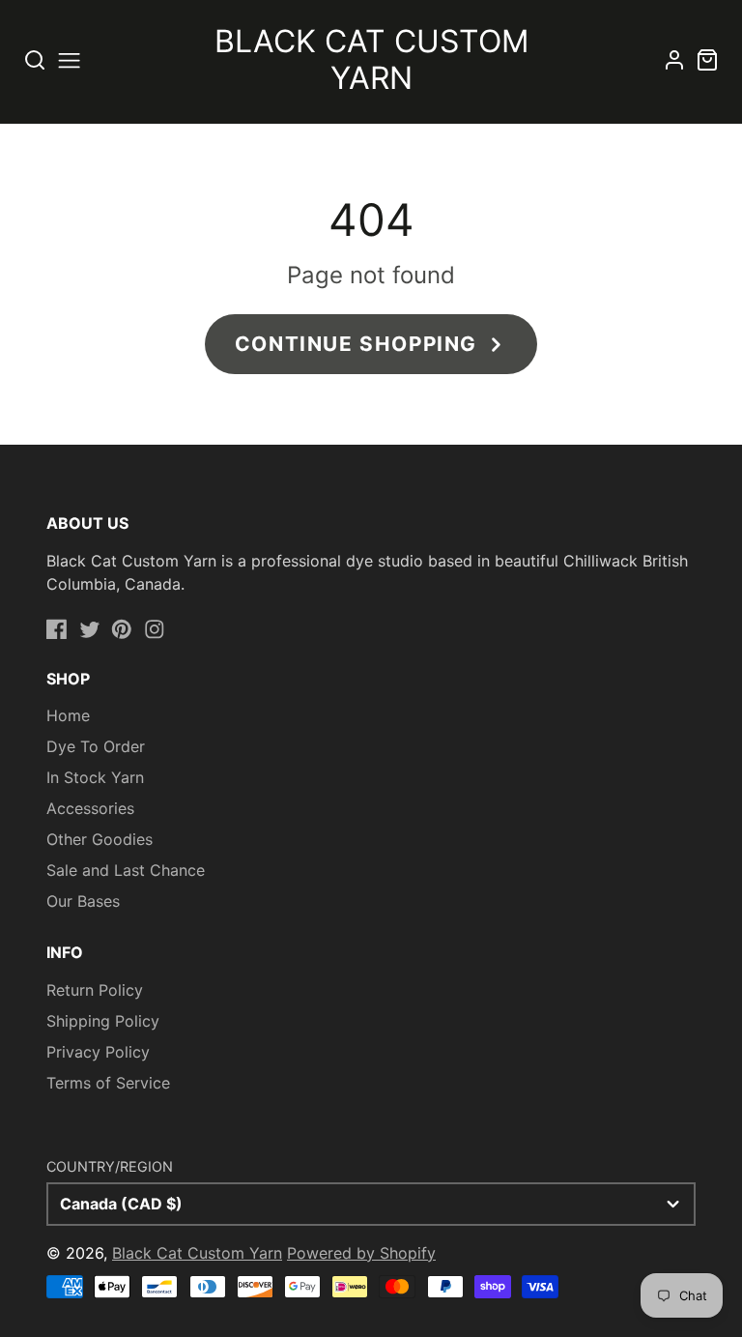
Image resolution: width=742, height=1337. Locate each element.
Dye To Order (95, 746)
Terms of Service (108, 1082)
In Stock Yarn (95, 777)
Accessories (90, 808)
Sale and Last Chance (125, 870)
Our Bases (83, 901)
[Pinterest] (121, 629)
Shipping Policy (102, 1021)
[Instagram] (154, 629)
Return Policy (94, 990)
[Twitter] (89, 629)
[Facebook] (57, 629)
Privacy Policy (98, 1051)
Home (68, 715)
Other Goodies (99, 839)
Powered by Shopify (361, 1253)
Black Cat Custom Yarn (197, 1253)
